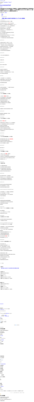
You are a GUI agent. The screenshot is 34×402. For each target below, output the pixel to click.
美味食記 (5, 315)
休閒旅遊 (6, 12)
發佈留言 (1, 322)
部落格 (2, 14)
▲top (0, 317)
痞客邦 (7, 313)
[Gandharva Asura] (0, 359)
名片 (2, 15)
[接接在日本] (1, 386)
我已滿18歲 (2, 400)
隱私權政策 (21, 392)
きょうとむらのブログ (5, 5)
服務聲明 (23, 392)
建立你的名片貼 (1, 360)
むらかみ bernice (2, 309)
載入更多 (1, 318)
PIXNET (12, 392)
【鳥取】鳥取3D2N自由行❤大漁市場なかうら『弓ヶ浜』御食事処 (13, 18)
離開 (3, 400)
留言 (8, 313)
